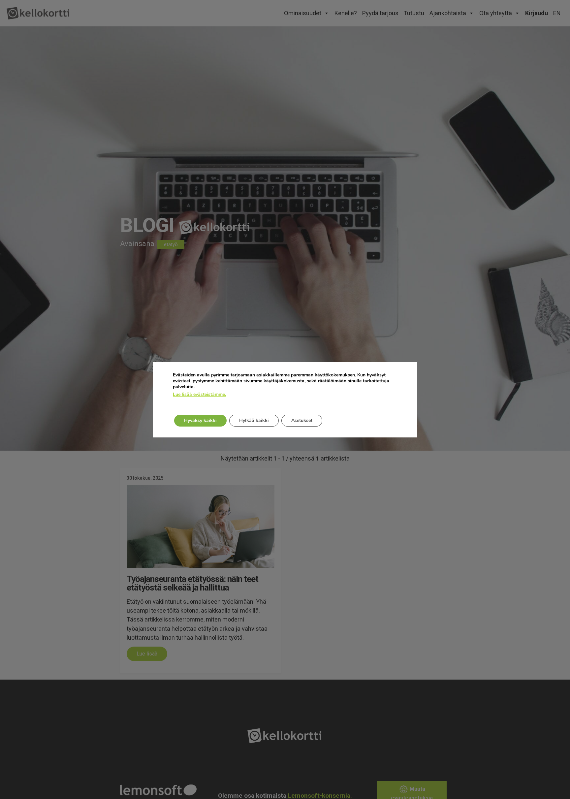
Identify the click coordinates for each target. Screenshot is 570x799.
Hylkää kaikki (254, 420)
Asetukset (301, 420)
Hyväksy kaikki (200, 420)
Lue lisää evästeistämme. (199, 395)
